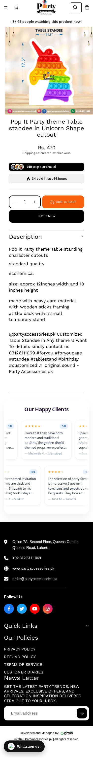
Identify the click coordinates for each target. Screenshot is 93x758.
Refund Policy (20, 656)
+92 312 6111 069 (26, 558)
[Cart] (87, 7)
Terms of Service (23, 664)
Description (25, 236)
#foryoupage (68, 352)
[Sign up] (82, 713)
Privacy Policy (19, 649)
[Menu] (5, 7)
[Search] (16, 7)
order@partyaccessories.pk (35, 579)
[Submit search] (75, 7)
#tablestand (44, 359)
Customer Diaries (23, 672)
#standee (19, 359)
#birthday (68, 359)
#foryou (44, 352)
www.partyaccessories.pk (33, 568)
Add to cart (66, 202)
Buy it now (47, 216)
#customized (23, 365)
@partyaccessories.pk (32, 334)
